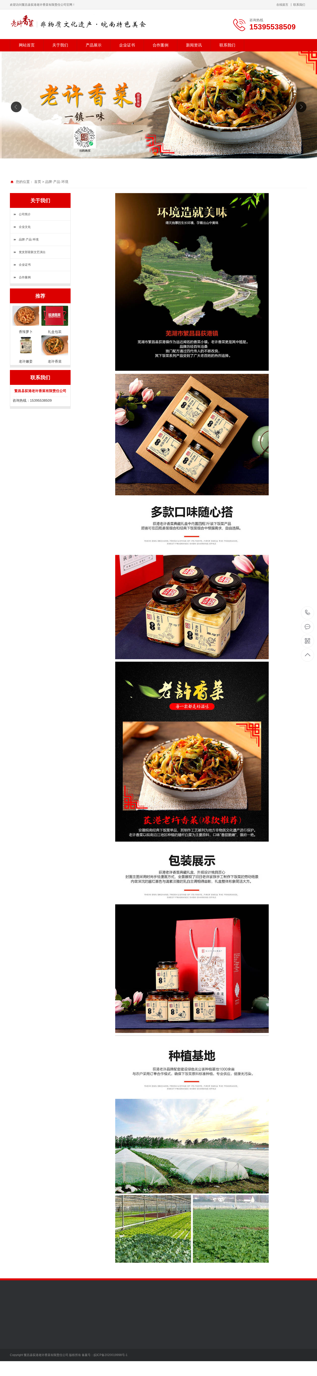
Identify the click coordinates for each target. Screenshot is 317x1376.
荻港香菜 (51, 1333)
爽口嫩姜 (51, 1348)
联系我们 (299, 4)
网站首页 (27, 45)
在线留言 (282, 4)
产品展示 (94, 45)
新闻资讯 (194, 45)
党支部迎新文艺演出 (32, 252)
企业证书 (127, 45)
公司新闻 (86, 1333)
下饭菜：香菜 (13, 193)
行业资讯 (86, 1340)
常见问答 (86, 1348)
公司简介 (25, 214)
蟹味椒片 (51, 1363)
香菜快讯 (86, 1355)
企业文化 (25, 227)
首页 (37, 182)
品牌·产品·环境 (56, 182)
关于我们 (60, 45)
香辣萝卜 (51, 1340)
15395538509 (307, 612)
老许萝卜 (80, 193)
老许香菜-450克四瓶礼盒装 (49, 193)
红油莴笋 (51, 1355)
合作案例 (160, 45)
